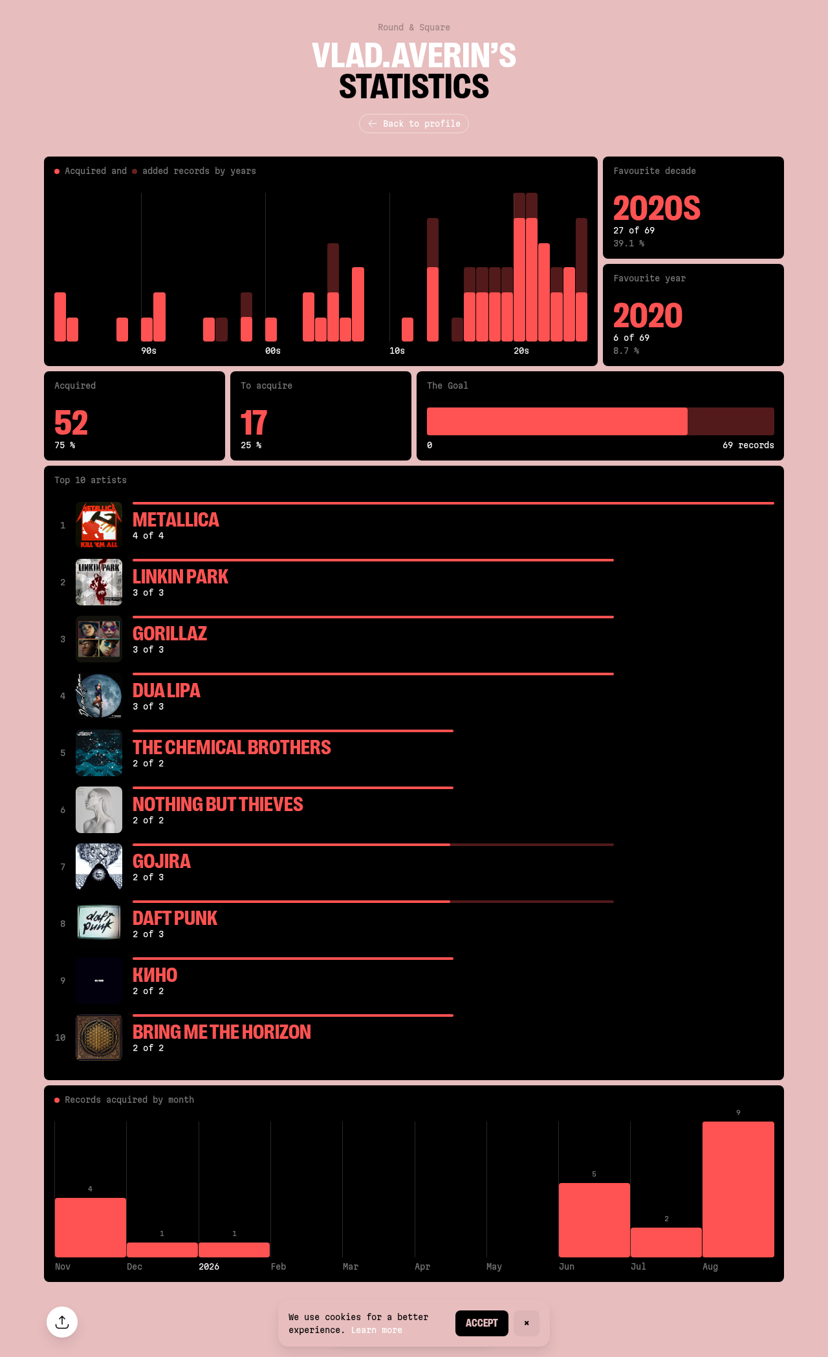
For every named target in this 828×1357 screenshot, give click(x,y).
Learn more (376, 1329)
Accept (482, 1323)
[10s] (395, 267)
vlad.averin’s (414, 56)
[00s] (271, 267)
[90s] (147, 267)
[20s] (519, 267)
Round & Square (414, 27)
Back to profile (422, 123)
